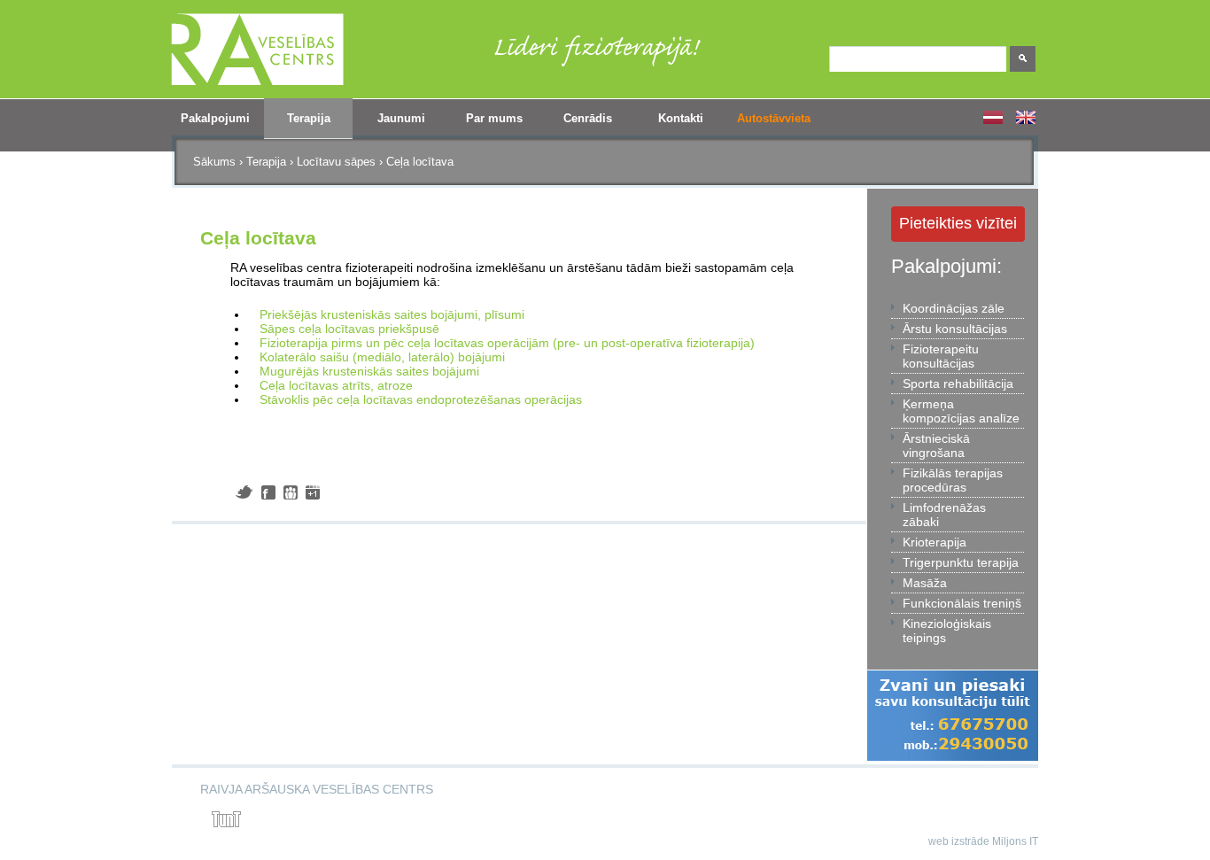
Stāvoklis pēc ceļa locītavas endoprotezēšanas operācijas (421, 399)
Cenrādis (587, 118)
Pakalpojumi (210, 124)
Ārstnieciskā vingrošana (936, 445)
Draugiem (290, 492)
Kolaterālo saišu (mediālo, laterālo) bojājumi (382, 357)
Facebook (268, 492)
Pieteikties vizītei (958, 223)
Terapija (297, 124)
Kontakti (680, 118)
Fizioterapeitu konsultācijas (941, 356)
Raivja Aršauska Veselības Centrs (316, 789)
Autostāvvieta (774, 118)
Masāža (925, 583)
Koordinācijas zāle (953, 308)
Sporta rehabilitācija (958, 383)
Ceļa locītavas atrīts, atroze (336, 385)
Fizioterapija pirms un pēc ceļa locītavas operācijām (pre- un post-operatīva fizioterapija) (507, 343)
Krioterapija (934, 542)
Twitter (244, 492)
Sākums (214, 161)
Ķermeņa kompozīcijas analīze (961, 411)
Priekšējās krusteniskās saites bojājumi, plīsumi (392, 314)
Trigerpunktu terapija (961, 562)
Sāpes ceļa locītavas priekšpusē (349, 329)
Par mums (486, 124)
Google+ (313, 492)
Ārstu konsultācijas (955, 329)
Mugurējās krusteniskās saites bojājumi (369, 371)
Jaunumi (401, 118)
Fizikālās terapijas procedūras (953, 480)
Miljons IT (1015, 841)
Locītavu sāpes (336, 161)
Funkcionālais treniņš (962, 603)
